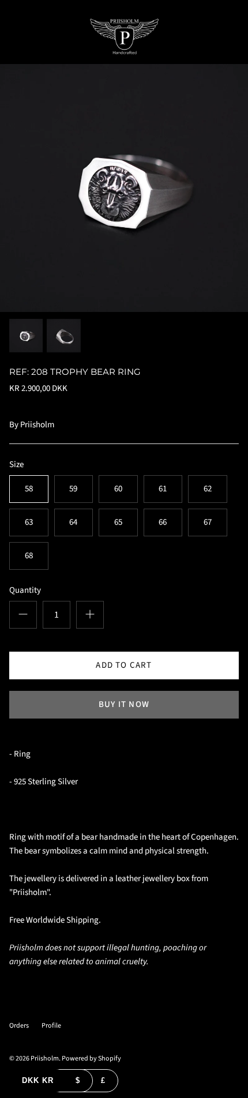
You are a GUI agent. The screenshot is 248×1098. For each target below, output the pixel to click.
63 (29, 522)
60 (118, 489)
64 (73, 522)
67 (208, 522)
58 (29, 489)
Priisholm (37, 425)
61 (163, 489)
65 (118, 522)
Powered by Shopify (91, 1058)
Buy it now (124, 704)
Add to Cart (124, 665)
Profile (51, 1026)
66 (163, 522)
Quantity (25, 590)
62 (208, 489)
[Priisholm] (124, 36)
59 (73, 489)
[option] (124, 188)
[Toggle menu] (12, 36)
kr (38, 1080)
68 (29, 556)
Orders (19, 1026)
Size (16, 464)
